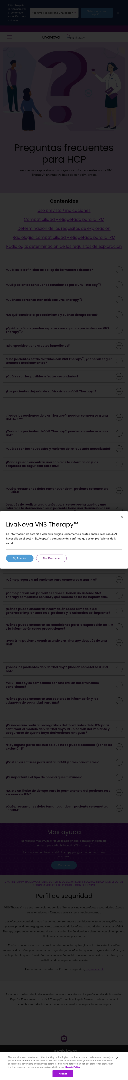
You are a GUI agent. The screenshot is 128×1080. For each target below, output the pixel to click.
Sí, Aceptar (20, 558)
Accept (63, 1073)
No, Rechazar (51, 558)
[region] (64, 1066)
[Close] (117, 1057)
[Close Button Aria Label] (122, 517)
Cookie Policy (72, 1067)
